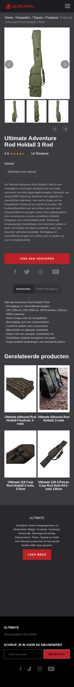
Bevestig (57, 654)
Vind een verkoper (37, 258)
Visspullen (23, 17)
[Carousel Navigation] (37, 64)
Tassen (38, 17)
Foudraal (52, 17)
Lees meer (37, 554)
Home (9, 17)
